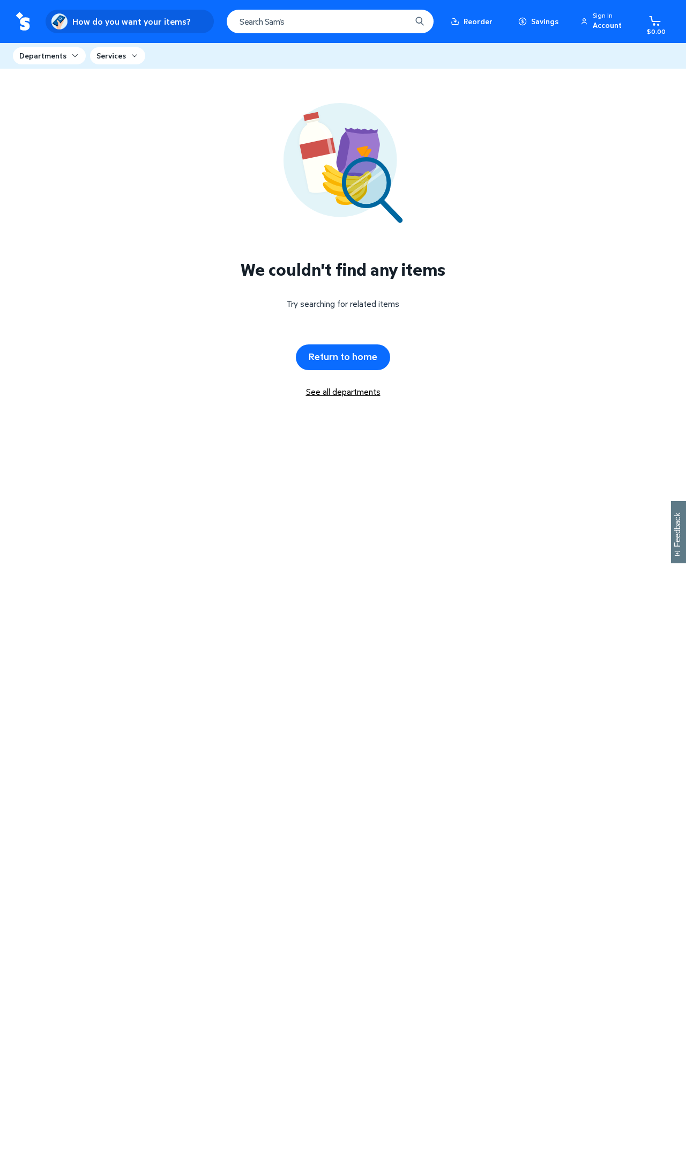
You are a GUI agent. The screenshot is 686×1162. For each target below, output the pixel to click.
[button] (603, 21)
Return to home (343, 356)
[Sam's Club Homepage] (23, 22)
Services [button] (111, 55)
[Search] (419, 21)
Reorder (478, 21)
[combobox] (330, 21)
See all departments (343, 392)
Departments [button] (42, 55)
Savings (544, 21)
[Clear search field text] (395, 21)
